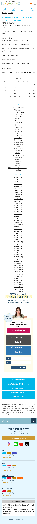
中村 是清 (17, 165)
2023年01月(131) (18, 269)
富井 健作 (17, 133)
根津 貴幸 (16, 142)
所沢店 (17, 120)
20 (24, 93)
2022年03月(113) (18, 291)
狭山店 (17, 118)
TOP (34, 421)
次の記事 (10, 13)
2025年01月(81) (18, 218)
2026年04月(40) (18, 186)
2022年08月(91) (18, 280)
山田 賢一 (17, 135)
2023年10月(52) (18, 250)
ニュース (16, 114)
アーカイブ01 (17, 138)
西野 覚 (17, 129)
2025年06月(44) (18, 207)
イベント (16, 116)
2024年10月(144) (18, 224)
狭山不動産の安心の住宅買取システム (18, 384)
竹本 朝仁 (17, 153)
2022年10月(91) (18, 276)
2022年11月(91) (18, 274)
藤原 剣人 (17, 148)
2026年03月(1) (18, 188)
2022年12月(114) (18, 272)
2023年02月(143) (18, 267)
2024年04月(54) (18, 237)
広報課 (17, 163)
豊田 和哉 (17, 131)
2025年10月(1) (18, 199)
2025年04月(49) (18, 211)
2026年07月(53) (18, 179)
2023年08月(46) (18, 254)
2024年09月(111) (18, 226)
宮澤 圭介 (16, 140)
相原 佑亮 (17, 146)
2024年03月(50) (18, 239)
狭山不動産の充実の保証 (18, 379)
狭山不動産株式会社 (17, 519)
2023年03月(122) (18, 265)
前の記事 (4, 13)
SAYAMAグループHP (18, 397)
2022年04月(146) (18, 289)
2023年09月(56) (18, 252)
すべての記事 (16, 108)
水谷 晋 (17, 159)
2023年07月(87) (18, 257)
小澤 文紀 (16, 144)
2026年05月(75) (18, 184)
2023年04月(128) (18, 263)
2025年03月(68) (18, 214)
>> (22, 78)
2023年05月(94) (18, 261)
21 (29, 93)
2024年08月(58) (18, 229)
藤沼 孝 (17, 125)
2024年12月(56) (18, 220)
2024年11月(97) (18, 222)
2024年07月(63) (18, 231)
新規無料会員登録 (19, 330)
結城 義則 (17, 127)
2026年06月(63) (18, 181)
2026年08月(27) (18, 177)
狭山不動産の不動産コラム (18, 392)
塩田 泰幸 (17, 157)
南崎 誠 (17, 161)
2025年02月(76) (18, 216)
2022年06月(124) (18, 284)
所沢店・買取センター (8, 476)
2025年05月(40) (18, 209)
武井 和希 (17, 150)
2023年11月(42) (18, 248)
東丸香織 (17, 170)
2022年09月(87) (18, 278)
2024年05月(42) (18, 235)
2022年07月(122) (18, 282)
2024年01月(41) (18, 244)
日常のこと (17, 110)
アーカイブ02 (17, 155)
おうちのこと (16, 112)
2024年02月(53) (18, 242)
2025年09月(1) (18, 201)
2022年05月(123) (18, 287)
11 (15, 90)
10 (10, 90)
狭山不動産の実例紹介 (18, 388)
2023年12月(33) (18, 246)
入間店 (16, 123)
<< (14, 78)
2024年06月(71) (18, 233)
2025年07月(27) (18, 205)
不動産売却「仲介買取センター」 (17, 168)
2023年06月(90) (18, 259)
